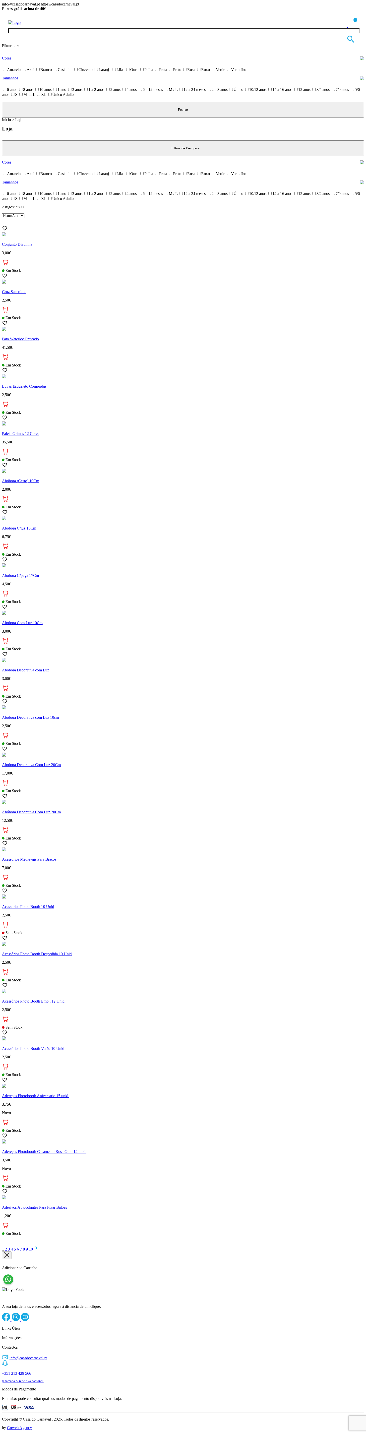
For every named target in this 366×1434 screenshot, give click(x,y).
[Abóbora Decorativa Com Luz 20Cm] (183, 755)
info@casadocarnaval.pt (28, 1358)
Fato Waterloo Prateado (20, 339)
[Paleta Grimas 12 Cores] (183, 423)
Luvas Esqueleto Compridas (24, 386)
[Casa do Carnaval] (28, 22)
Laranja (105, 69)
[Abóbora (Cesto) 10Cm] (183, 471)
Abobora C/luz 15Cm (19, 528)
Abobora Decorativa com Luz (25, 670)
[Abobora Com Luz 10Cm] (183, 613)
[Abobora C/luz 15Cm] (183, 518)
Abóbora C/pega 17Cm (20, 575)
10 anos (45, 89)
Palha (148, 69)
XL (43, 94)
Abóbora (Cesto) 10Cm (20, 481)
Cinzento (85, 69)
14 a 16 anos (282, 89)
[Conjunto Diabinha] (183, 234)
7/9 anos (342, 89)
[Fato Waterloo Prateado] (183, 329)
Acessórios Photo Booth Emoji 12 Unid (33, 1001)
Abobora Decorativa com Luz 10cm (30, 717)
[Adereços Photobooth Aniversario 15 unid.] (183, 1086)
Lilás (120, 69)
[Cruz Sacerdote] (183, 282)
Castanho (65, 69)
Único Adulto (63, 94)
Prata (163, 69)
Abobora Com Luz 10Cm (22, 623)
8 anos (28, 89)
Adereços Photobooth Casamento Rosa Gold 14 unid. (44, 1151)
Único (238, 89)
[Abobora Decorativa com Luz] (183, 660)
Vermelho (238, 69)
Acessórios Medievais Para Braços (29, 859)
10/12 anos (257, 89)
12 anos (304, 89)
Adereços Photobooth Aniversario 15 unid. (35, 1096)
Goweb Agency (19, 1428)
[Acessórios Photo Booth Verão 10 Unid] (183, 1038)
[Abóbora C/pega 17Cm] (183, 565)
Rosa (191, 69)
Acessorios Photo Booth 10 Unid (28, 906)
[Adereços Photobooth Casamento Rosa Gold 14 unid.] (183, 1141)
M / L (173, 89)
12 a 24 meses (194, 89)
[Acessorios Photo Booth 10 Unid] (183, 897)
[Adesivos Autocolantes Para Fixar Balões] (183, 1197)
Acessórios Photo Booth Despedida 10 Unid (37, 954)
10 (31, 1249)
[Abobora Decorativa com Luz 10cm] (183, 707)
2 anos (115, 89)
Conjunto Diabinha (17, 244)
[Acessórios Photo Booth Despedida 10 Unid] (183, 944)
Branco (46, 69)
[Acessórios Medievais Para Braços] (183, 849)
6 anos (12, 89)
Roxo (205, 69)
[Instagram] (16, 1320)
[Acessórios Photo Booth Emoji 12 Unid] (183, 991)
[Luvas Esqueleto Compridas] (183, 376)
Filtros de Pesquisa (185, 148)
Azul (30, 69)
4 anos (131, 89)
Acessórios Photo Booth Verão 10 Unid (33, 1048)
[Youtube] (25, 1320)
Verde (220, 69)
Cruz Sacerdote (14, 292)
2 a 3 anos (220, 89)
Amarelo (14, 69)
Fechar (183, 110)
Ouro (134, 69)
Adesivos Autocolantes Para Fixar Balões (34, 1207)
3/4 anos (323, 89)
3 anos (77, 89)
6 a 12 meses (153, 89)
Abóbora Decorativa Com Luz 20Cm (31, 765)
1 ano (62, 89)
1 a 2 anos (96, 89)
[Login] (342, 26)
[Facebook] (6, 1320)
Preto (177, 69)
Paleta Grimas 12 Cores (20, 433)
